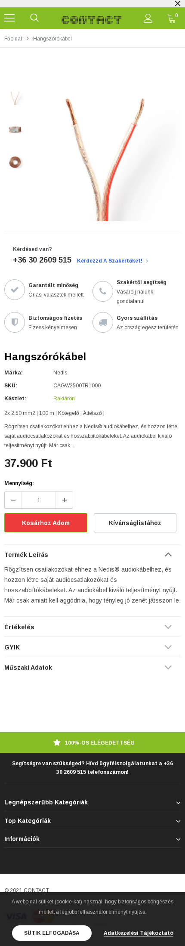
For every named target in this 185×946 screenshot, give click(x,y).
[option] (105, 146)
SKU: (10, 386)
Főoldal (13, 39)
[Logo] (92, 18)
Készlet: (15, 399)
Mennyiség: (19, 483)
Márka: (13, 373)
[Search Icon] (34, 18)
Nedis (60, 373)
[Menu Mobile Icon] (9, 18)
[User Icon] (148, 18)
